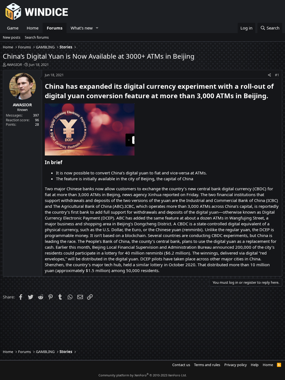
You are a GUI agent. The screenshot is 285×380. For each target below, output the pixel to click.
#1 (277, 75)
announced (223, 247)
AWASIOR (14, 64)
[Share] (269, 75)
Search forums (37, 37)
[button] (97, 28)
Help (255, 364)
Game (12, 28)
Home (32, 28)
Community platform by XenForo (143, 375)
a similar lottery (148, 264)
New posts (11, 37)
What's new (82, 28)
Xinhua (154, 194)
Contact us (181, 364)
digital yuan (207, 212)
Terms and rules (207, 364)
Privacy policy (235, 364)
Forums (54, 28)
